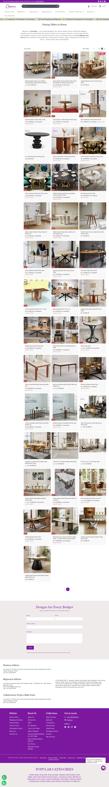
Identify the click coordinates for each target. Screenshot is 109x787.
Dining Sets (43, 774)
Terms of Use (14, 725)
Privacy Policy (54, 652)
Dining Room (46, 11)
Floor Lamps (41, 779)
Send (30, 647)
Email (56, 615)
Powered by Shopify (54, 759)
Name (28, 615)
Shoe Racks (66, 781)
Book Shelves (70, 774)
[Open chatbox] (103, 768)
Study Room (59, 11)
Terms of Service (63, 652)
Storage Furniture (75, 11)
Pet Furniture (10, 15)
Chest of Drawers (75, 779)
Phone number (31, 623)
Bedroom (21, 11)
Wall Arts (77, 781)
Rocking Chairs (52, 777)
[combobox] (40, 6)
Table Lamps (31, 779)
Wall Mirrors (77, 777)
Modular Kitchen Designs (33, 748)
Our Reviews (32, 725)
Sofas (35, 777)
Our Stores (31, 744)
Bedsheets (56, 779)
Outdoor (90, 11)
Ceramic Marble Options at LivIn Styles (36, 735)
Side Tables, (65, 779)
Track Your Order (34, 728)
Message (29, 632)
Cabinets (62, 774)
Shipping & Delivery (16, 720)
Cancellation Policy (15, 728)
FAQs (29, 723)
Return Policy (14, 717)
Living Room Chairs (65, 777)
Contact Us (13, 734)
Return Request (33, 731)
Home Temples (56, 781)
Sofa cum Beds (53, 774)
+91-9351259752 (39, 1)
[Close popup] (104, 759)
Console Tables (45, 781)
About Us (12, 731)
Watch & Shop (9, 11)
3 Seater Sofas (34, 781)
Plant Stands (42, 777)
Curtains (49, 779)
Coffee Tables (34, 774)
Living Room (33, 11)
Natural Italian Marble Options (35, 740)
